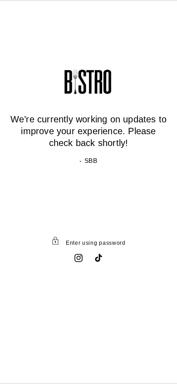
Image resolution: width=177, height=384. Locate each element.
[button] (88, 242)
